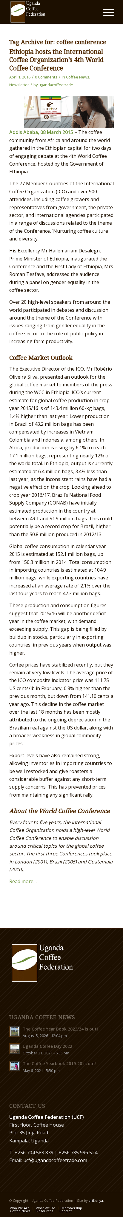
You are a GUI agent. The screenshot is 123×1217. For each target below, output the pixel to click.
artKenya (96, 1200)
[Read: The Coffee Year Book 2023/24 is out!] (14, 1031)
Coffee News (77, 77)
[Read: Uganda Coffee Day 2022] (14, 1048)
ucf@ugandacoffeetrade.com (55, 1160)
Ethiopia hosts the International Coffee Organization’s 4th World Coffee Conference (56, 60)
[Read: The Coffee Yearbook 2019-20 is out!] (14, 1066)
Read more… (23, 881)
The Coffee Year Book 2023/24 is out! (60, 1029)
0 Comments (46, 77)
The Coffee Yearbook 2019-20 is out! (59, 1063)
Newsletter (19, 84)
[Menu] (105, 12)
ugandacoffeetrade (56, 84)
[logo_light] (51, 12)
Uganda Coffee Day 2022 (47, 1046)
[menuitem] (105, 12)
